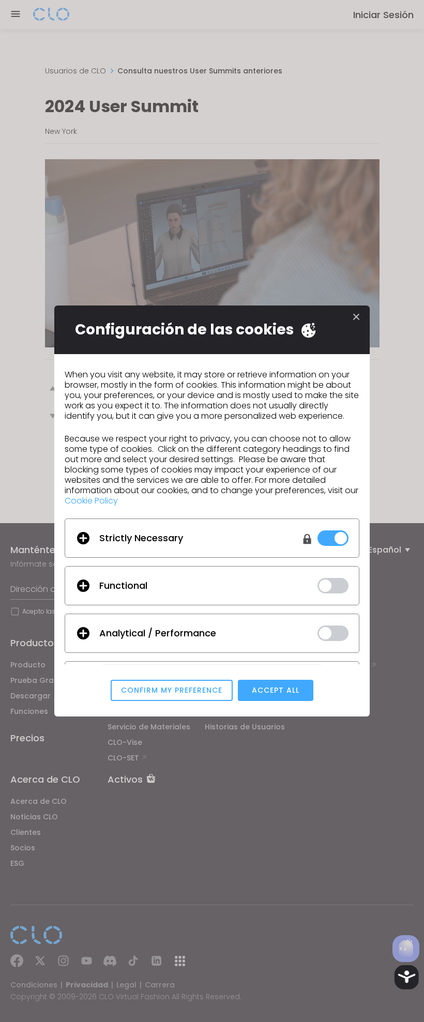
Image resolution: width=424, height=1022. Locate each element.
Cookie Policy (91, 501)
